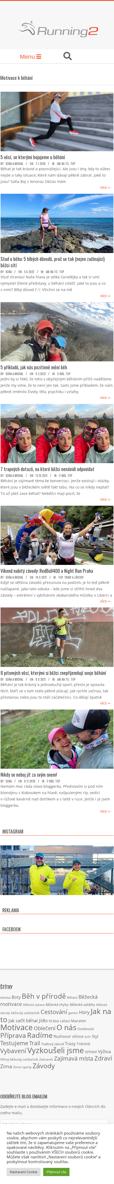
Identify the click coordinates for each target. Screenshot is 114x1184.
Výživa (104, 1051)
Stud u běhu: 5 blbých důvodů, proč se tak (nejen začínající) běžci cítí (53, 262)
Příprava (13, 1035)
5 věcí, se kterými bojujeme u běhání (33, 157)
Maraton (78, 1020)
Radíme (39, 1035)
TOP (72, 164)
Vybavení (13, 1051)
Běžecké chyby (57, 1004)
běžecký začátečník (25, 1013)
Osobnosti (85, 1028)
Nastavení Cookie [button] (23, 1171)
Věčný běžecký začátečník (19, 1059)
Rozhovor (62, 1036)
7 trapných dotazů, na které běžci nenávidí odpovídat (47, 469)
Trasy (70, 1044)
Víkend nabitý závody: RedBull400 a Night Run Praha (47, 570)
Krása (54, 1020)
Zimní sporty (22, 1067)
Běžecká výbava (34, 1005)
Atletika (5, 997)
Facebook (11, 929)
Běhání (72, 997)
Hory (84, 1012)
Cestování (54, 1012)
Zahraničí (46, 1059)
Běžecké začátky (82, 1004)
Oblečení (44, 1028)
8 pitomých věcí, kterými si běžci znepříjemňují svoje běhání (53, 672)
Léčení (65, 1021)
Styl (95, 1036)
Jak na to (63, 164)
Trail (34, 1043)
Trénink (83, 1043)
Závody (44, 1065)
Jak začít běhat (23, 1020)
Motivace (16, 1027)
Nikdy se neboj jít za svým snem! (29, 774)
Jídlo (43, 1020)
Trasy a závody (74, 577)
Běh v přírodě (44, 996)
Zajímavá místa (73, 1058)
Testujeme (14, 1043)
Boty (16, 997)
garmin (73, 1013)
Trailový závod (52, 1044)
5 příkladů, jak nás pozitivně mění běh (34, 367)
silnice (78, 1036)
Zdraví (103, 1058)
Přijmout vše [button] (56, 1171)
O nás (60, 374)
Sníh (88, 1037)
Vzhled (91, 1051)
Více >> (105, 188)
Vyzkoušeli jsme (55, 1050)
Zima (6, 1066)
